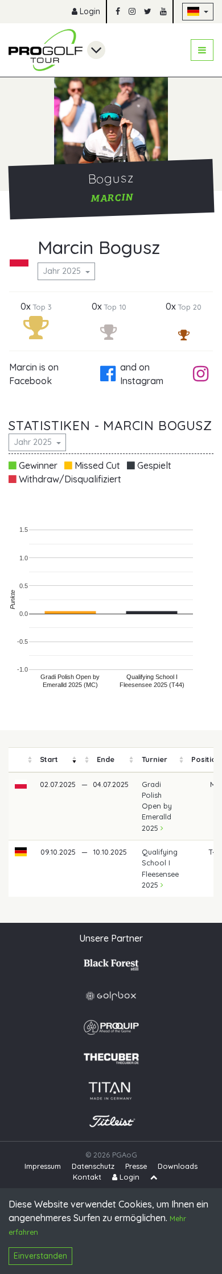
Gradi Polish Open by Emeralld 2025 (157, 806)
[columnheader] (21, 760)
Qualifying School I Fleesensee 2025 (160, 868)
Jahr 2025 (63, 271)
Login (88, 11)
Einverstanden (40, 1256)
